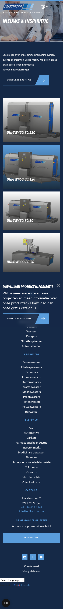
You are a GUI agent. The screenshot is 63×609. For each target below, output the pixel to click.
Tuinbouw (31, 467)
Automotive (31, 433)
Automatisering (31, 346)
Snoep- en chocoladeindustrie (31, 462)
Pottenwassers (31, 407)
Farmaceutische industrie (31, 443)
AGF (31, 428)
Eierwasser (31, 372)
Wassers (31, 331)
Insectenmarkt (32, 448)
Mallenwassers (31, 392)
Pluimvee (31, 457)
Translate (25, 585)
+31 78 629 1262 (31, 507)
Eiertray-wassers (31, 367)
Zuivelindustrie (31, 482)
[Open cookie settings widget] (6, 603)
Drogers (31, 336)
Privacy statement (31, 571)
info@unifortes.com (31, 511)
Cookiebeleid (31, 566)
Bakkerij (32, 438)
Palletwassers (31, 397)
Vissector (31, 472)
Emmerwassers (31, 377)
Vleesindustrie (32, 477)
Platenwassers (31, 402)
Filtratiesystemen (32, 341)
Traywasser (31, 412)
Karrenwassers (31, 382)
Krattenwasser (32, 387)
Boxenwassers (31, 362)
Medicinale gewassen (31, 453)
